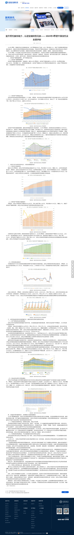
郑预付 (24, 511)
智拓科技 (67, 532)
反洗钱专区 (62, 29)
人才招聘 (41, 513)
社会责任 (32, 519)
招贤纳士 (15, 532)
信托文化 (32, 521)
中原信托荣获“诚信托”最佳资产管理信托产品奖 (15, 491)
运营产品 (6, 507)
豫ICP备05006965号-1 (61, 532)
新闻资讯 (27, 7)
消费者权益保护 (47, 29)
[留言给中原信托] (72, 273)
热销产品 (6, 505)
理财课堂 (52, 29)
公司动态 (15, 29)
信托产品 (22, 7)
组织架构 (32, 515)
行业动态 (37, 29)
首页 (19, 7)
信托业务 (32, 7)
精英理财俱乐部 (8, 516)
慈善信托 (40, 503)
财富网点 (6, 518)
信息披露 (6, 512)
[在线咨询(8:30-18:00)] (72, 264)
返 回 (65, 492)
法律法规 (57, 29)
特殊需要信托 (41, 505)
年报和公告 (33, 525)
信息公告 (32, 523)
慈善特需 (41, 7)
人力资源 (54, 7)
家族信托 (6, 514)
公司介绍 (32, 511)
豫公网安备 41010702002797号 (25, 533)
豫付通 (24, 513)
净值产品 (6, 510)
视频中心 (66, 29)
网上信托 (61, 7)
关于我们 (50, 7)
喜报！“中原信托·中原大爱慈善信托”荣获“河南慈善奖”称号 (17, 492)
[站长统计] (47, 533)
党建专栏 (36, 7)
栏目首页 (6, 503)
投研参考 (41, 29)
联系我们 (32, 527)
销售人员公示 (33, 517)
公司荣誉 (32, 513)
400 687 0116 (63, 519)
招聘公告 (41, 511)
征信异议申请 (7, 522)
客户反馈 (6, 520)
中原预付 (45, 7)
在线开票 (66, 7)
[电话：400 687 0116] (72, 261)
